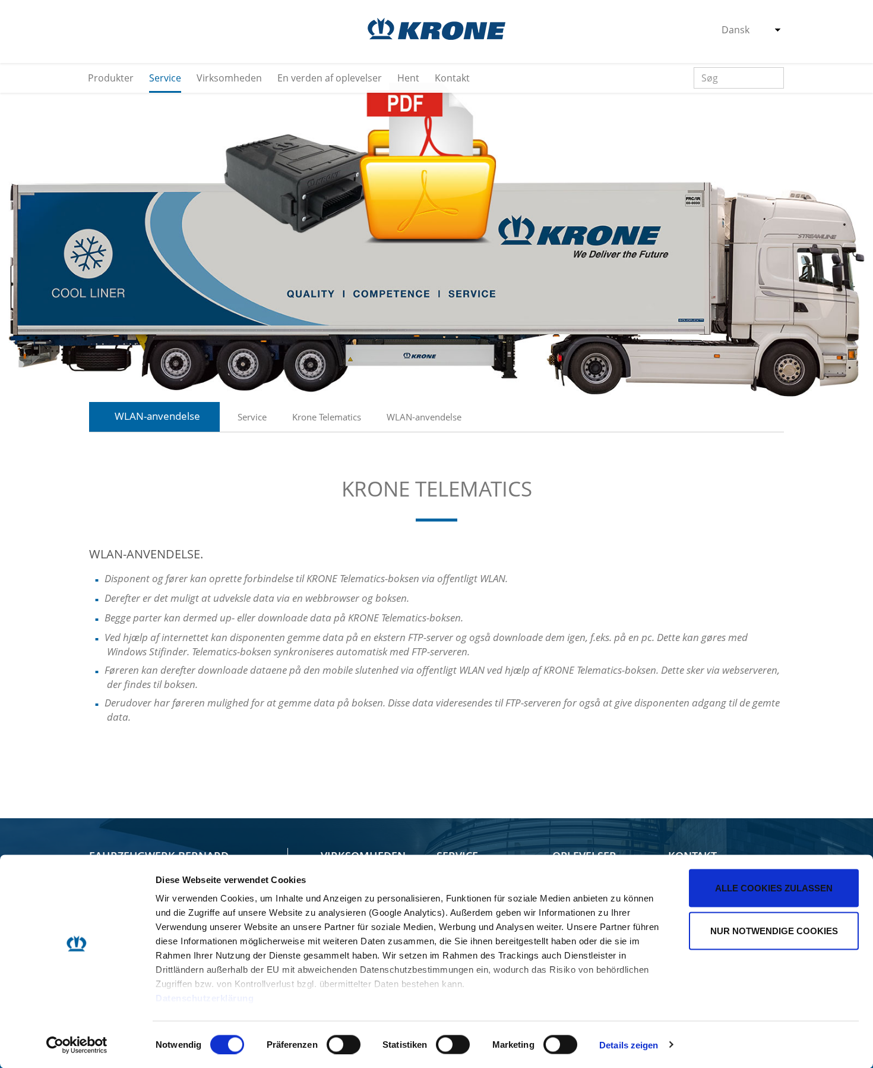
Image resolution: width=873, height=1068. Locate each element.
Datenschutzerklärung (205, 998)
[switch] (343, 1044)
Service (165, 77)
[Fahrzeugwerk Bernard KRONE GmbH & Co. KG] (436, 29)
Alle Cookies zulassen (774, 888)
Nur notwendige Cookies (774, 930)
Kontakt (452, 77)
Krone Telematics (326, 417)
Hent (408, 77)
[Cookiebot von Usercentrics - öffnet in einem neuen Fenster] (77, 1045)
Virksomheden (229, 77)
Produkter (111, 77)
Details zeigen (628, 1044)
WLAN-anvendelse (424, 417)
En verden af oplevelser (329, 77)
